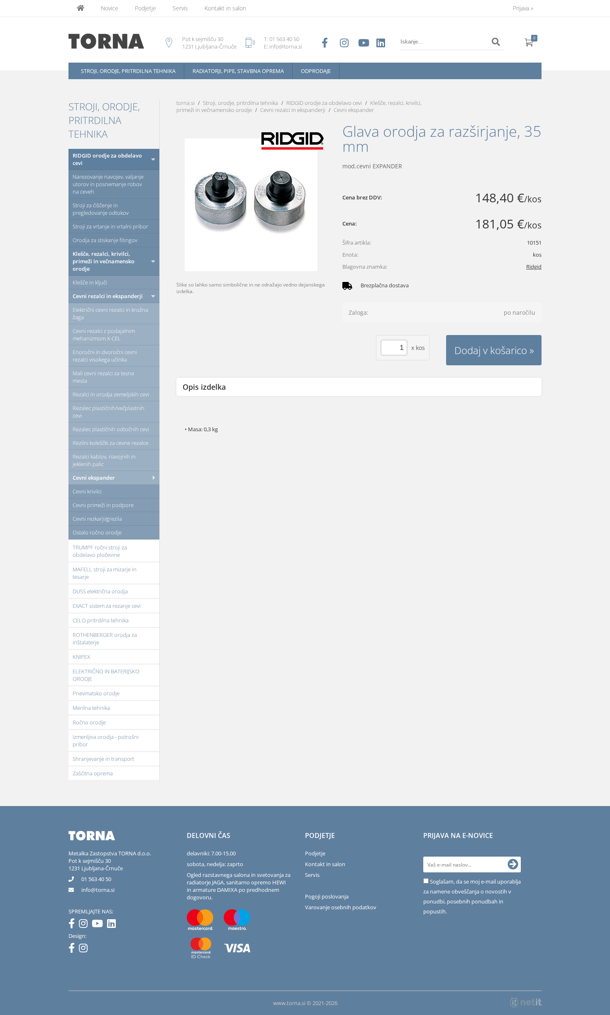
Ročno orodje (89, 722)
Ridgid (534, 266)
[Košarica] (529, 42)
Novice (109, 8)
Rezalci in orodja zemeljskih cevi (111, 394)
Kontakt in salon (225, 8)
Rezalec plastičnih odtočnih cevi (111, 429)
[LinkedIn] (113, 925)
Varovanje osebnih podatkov (340, 907)
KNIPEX (81, 656)
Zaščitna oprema (93, 773)
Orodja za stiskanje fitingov (105, 240)
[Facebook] (73, 925)
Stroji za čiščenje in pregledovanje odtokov (101, 209)
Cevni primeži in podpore (103, 505)
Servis (180, 8)
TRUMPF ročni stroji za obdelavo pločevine (100, 551)
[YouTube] (99, 925)
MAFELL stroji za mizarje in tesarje (105, 573)
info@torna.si (285, 46)
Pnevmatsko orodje (96, 693)
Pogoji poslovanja (327, 896)
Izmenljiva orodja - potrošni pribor (106, 740)
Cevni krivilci (87, 491)
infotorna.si (98, 890)
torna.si (185, 103)
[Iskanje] (496, 42)
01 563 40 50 (284, 39)
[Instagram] (85, 925)
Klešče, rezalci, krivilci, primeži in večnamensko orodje (103, 261)
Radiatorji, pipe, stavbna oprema (238, 71)
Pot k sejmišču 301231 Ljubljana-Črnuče (95, 864)
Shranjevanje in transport (103, 758)
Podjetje (145, 8)
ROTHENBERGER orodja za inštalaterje (105, 638)
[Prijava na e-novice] (513, 864)
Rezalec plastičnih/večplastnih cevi (108, 411)
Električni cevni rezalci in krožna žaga (110, 313)
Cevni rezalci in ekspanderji (108, 296)
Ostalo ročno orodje (97, 532)
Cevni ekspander (94, 477)
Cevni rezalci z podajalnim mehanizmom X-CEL (104, 334)
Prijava (523, 8)
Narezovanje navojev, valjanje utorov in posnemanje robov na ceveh (108, 184)
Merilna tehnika (91, 707)
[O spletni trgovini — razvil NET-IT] (526, 1003)
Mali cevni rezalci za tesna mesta (103, 376)
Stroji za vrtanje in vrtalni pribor (110, 226)
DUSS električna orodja (100, 591)
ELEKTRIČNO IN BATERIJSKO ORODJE (106, 675)
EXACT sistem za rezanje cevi (107, 605)
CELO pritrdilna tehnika (101, 620)
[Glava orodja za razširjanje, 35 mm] (251, 204)
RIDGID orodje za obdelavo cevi (107, 159)
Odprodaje (316, 71)
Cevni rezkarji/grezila (97, 518)
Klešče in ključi (90, 282)
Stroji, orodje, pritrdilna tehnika (128, 71)
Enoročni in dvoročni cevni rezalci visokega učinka (105, 355)
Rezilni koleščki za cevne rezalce (111, 443)
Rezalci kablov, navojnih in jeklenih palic (104, 460)
